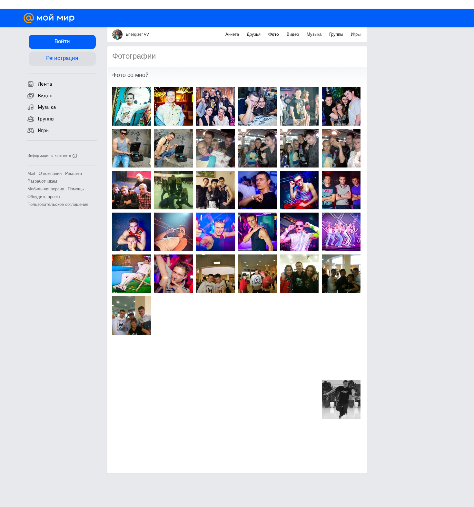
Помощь (76, 189)
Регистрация (62, 58)
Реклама (73, 173)
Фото (274, 34)
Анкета (232, 34)
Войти (62, 41)
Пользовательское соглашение (57, 204)
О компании (50, 173)
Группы (336, 34)
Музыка (315, 34)
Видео (293, 34)
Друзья (254, 34)
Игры (355, 34)
